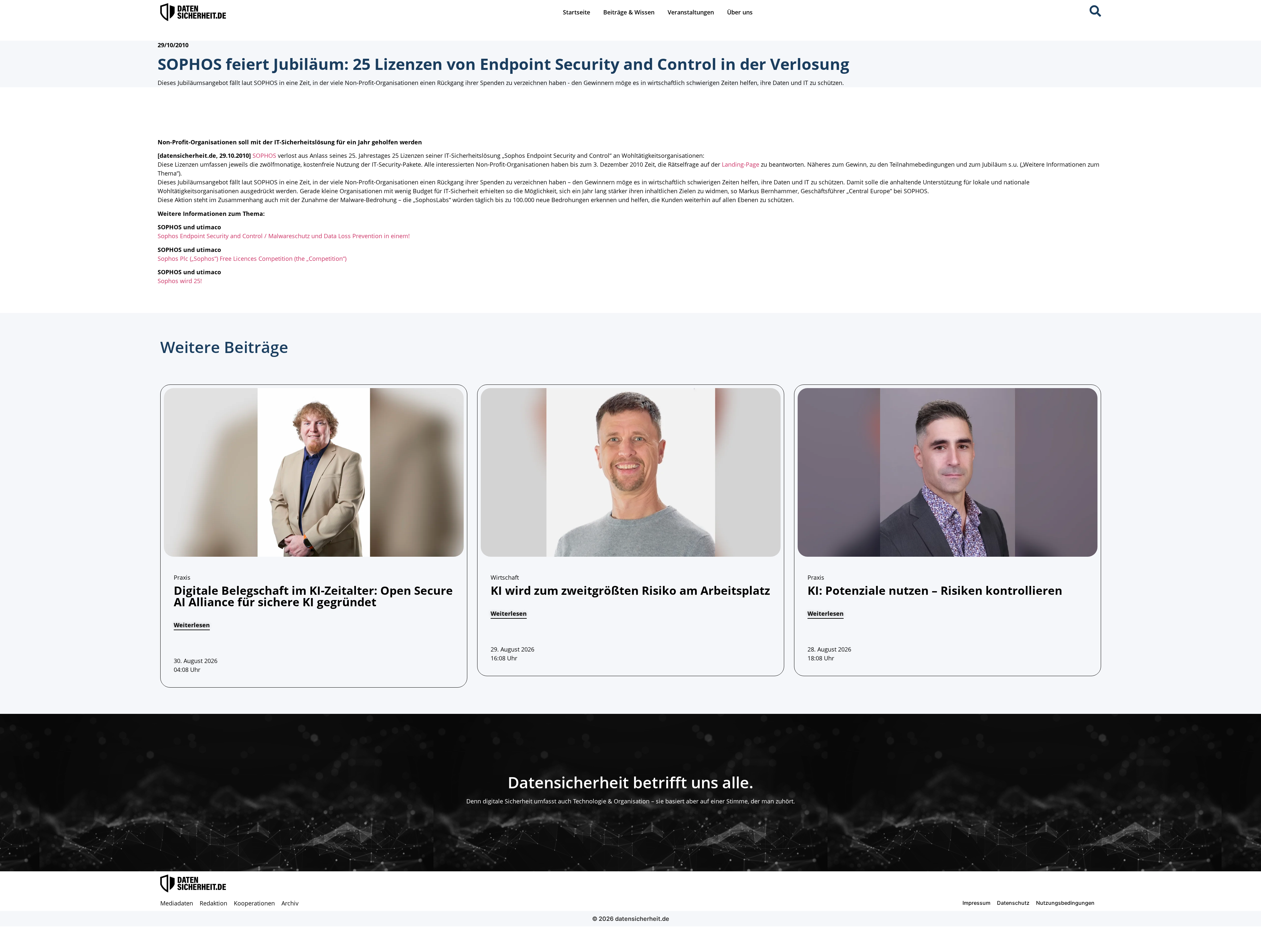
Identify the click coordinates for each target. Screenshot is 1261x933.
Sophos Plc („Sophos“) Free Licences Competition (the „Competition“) (252, 258)
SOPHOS (264, 155)
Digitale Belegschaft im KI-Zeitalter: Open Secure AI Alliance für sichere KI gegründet (313, 596)
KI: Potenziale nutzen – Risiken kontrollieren (934, 590)
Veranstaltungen (691, 12)
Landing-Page (740, 164)
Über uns (740, 12)
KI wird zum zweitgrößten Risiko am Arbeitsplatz (630, 590)
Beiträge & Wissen (628, 12)
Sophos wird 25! (180, 281)
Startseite (576, 12)
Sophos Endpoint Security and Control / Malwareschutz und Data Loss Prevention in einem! (284, 236)
